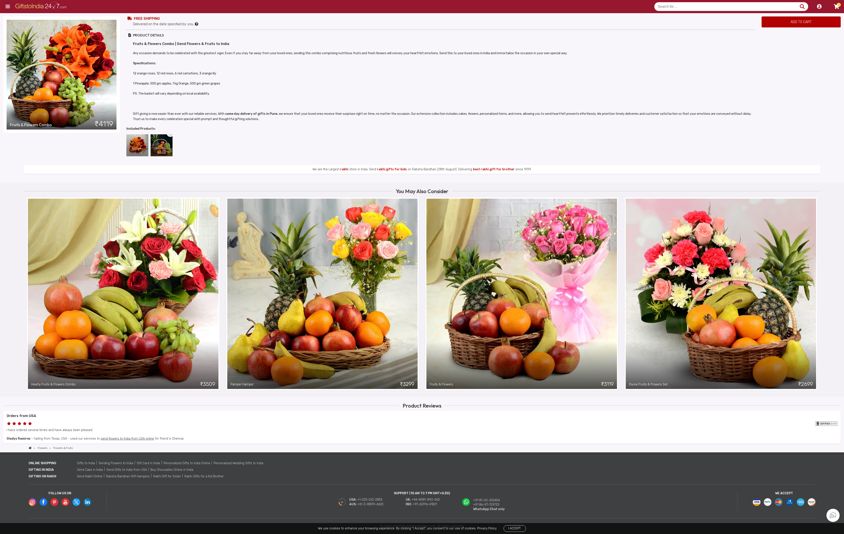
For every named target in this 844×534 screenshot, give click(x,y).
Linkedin (87, 502)
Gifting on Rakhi (42, 476)
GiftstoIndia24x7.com (42, 7)
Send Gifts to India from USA (126, 470)
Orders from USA (21, 416)
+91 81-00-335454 (486, 500)
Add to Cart (801, 22)
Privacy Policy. (487, 528)
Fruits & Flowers (441, 384)
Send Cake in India (90, 470)
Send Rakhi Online (89, 476)
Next (817, 293)
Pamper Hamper (242, 384)
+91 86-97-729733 (486, 505)
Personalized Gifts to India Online (187, 463)
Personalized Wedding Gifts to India (238, 463)
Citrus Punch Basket (161, 151)
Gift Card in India (148, 463)
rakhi (344, 169)
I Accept (514, 528)
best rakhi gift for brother (494, 169)
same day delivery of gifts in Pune (251, 114)
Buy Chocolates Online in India (172, 470)
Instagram (32, 502)
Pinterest (54, 502)
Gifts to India (86, 463)
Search (802, 6)
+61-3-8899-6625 (370, 504)
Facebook (43, 502)
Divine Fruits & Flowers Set (648, 384)
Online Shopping (42, 463)
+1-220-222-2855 (369, 500)
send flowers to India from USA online (127, 439)
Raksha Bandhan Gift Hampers (128, 476)
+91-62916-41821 (425, 504)
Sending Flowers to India (115, 463)
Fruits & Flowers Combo (31, 124)
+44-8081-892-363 (426, 500)
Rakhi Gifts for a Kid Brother (204, 476)
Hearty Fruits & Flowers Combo (53, 384)
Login (819, 6)
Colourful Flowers (137, 151)
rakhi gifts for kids (392, 169)
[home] (30, 447)
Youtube (65, 502)
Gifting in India (41, 470)
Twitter (76, 502)
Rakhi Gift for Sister (167, 476)
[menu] (7, 6)
